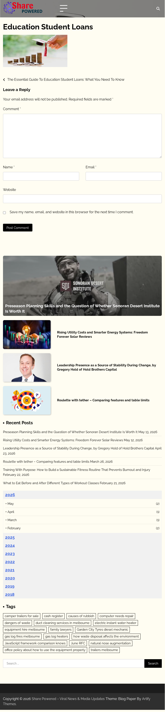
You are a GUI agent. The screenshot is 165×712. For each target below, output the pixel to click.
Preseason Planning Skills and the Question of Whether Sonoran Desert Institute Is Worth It (70, 432)
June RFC (78, 643)
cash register (53, 616)
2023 (10, 553)
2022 (10, 561)
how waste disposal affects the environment (106, 636)
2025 (10, 537)
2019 (9, 586)
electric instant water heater (115, 623)
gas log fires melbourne (22, 636)
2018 (9, 594)
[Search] (158, 8)
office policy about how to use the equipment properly (45, 650)
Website (9, 190)
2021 (9, 569)
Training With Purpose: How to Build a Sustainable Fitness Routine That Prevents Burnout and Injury (76, 470)
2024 (10, 545)
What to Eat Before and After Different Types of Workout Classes (51, 483)
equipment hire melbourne (25, 629)
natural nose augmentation (111, 643)
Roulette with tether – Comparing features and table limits (103, 400)
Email (91, 167)
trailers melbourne (104, 650)
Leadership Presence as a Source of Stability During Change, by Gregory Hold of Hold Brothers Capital (106, 367)
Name (9, 167)
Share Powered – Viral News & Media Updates (68, 699)
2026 (10, 494)
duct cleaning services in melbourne (62, 623)
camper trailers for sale (22, 616)
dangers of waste (17, 623)
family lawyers (60, 629)
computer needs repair (116, 616)
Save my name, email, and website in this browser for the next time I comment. (71, 212)
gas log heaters (56, 636)
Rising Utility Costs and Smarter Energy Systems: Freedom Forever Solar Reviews (63, 440)
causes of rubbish (81, 616)
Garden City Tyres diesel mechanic (102, 629)
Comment (12, 109)
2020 (10, 578)
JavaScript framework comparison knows (35, 643)
